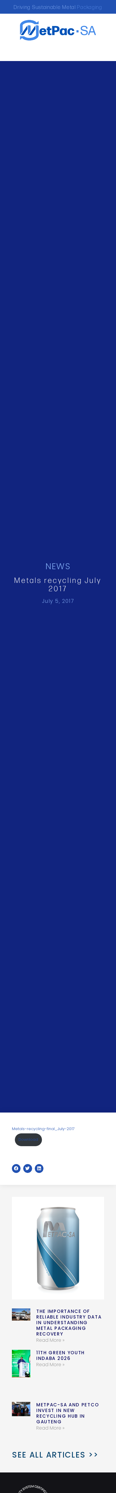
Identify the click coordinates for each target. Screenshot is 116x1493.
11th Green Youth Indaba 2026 (60, 1355)
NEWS (58, 566)
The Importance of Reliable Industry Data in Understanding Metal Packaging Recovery (68, 1322)
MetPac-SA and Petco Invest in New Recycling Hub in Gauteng (67, 1413)
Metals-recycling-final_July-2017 (43, 1128)
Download (28, 1139)
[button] (18, 52)
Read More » (50, 1340)
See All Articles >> (55, 1455)
